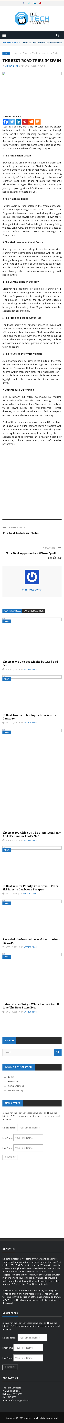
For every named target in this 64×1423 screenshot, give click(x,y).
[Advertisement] (32, 481)
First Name (7, 1137)
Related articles (12, 610)
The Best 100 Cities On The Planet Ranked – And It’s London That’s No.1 (31, 834)
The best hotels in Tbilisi (21, 533)
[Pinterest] (25, 122)
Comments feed (16, 1085)
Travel (6, 53)
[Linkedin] (18, 122)
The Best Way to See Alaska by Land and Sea (30, 663)
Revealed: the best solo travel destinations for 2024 (31, 941)
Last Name (7, 1148)
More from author (33, 610)
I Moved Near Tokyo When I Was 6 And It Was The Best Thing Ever (30, 1005)
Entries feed (14, 1081)
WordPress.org (15, 1090)
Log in (11, 1076)
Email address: (10, 1127)
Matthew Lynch (11, 66)
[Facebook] (6, 122)
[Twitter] (12, 122)
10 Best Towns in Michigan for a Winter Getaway (29, 716)
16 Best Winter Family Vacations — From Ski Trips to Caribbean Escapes (30, 887)
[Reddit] (31, 122)
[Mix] (38, 122)
